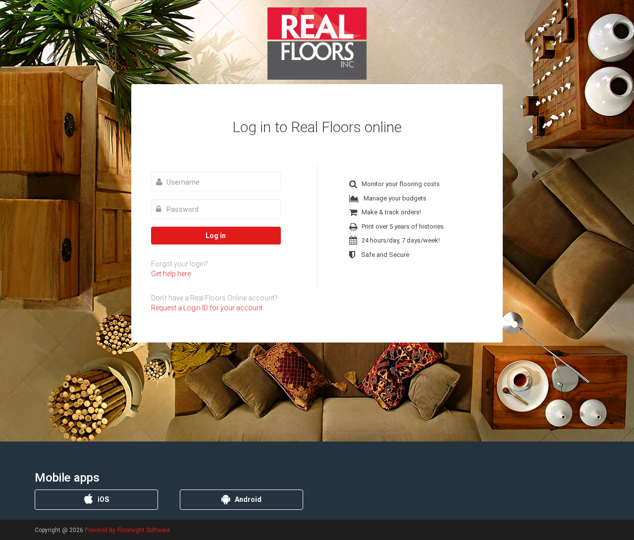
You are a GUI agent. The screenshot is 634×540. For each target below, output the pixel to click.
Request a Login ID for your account (207, 308)
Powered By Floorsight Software (127, 530)
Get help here (171, 274)
